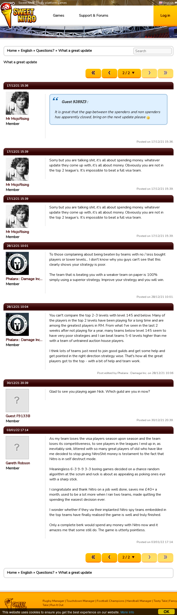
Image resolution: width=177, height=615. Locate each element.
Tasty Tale (160, 601)
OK (166, 611)
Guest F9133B (18, 416)
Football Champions (110, 601)
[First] (93, 73)
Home (12, 50)
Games (58, 15)
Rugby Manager (53, 601)
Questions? (45, 50)
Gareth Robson (18, 463)
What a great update (75, 50)
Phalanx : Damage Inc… (24, 278)
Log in (165, 15)
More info (127, 612)
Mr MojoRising (17, 118)
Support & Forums (93, 15)
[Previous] (109, 73)
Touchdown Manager (80, 601)
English (168, 3)
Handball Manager (139, 601)
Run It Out (56, 605)
